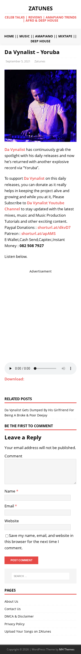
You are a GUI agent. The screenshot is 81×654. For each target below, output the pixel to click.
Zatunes (39, 61)
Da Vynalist (14, 149)
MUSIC (24, 36)
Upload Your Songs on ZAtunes (27, 631)
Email (9, 506)
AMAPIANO (44, 36)
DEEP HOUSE (40, 41)
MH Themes (66, 649)
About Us (11, 601)
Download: (14, 379)
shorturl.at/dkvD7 (54, 227)
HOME (9, 36)
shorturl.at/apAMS (38, 233)
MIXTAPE (65, 36)
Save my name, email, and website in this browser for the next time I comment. (38, 541)
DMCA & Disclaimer (19, 616)
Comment (13, 456)
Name (10, 491)
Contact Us (12, 609)
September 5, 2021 (18, 61)
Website (11, 520)
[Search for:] (40, 576)
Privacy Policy (14, 624)
